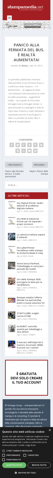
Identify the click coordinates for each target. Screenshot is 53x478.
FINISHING (33, 272)
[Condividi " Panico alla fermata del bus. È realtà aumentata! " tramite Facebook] (12, 145)
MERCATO (39, 211)
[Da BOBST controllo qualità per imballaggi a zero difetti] (11, 328)
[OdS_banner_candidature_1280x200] (26, 28)
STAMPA (41, 306)
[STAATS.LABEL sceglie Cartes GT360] (11, 315)
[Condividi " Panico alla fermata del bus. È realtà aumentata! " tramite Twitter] (18, 145)
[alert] (26, 452)
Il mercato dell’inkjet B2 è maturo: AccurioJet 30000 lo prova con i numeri (30, 345)
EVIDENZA (33, 287)
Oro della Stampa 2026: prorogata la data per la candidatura (29, 282)
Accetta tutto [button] (14, 465)
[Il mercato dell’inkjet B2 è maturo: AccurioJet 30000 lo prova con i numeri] (11, 344)
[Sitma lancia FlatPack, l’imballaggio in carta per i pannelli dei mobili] (11, 265)
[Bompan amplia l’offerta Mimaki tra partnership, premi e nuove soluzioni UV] (11, 299)
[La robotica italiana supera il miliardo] (11, 236)
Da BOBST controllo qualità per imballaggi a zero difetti (29, 329)
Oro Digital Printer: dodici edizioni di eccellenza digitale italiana (30, 206)
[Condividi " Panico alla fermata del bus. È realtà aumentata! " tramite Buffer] (18, 151)
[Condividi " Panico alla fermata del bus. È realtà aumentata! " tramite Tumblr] (29, 145)
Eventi (32, 211)
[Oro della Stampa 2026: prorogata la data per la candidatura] (11, 281)
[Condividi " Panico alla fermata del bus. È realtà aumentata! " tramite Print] (35, 151)
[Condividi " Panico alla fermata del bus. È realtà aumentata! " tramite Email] (29, 151)
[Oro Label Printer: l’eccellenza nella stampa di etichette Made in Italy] (11, 249)
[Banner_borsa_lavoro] (26, 394)
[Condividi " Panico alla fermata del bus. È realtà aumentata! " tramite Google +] (23, 145)
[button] (26, 473)
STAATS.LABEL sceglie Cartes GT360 (28, 314)
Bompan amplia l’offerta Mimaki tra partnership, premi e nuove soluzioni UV (31, 300)
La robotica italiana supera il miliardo (31, 236)
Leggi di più (30, 445)
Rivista (25, 65)
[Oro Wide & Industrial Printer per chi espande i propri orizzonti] (11, 220)
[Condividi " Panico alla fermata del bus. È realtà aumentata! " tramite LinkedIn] (41, 145)
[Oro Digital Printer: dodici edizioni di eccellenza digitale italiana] (11, 205)
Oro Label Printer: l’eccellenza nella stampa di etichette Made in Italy (30, 250)
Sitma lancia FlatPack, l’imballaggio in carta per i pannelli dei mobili (30, 266)
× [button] (50, 430)
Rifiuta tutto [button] (39, 465)
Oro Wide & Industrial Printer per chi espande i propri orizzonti (29, 221)
